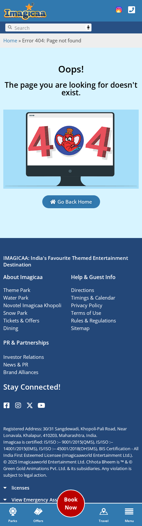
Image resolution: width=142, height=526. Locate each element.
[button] (71, 487)
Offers (38, 520)
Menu (129, 520)
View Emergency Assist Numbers (48, 500)
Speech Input (88, 27)
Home (10, 40)
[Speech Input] (51, 27)
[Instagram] (18, 405)
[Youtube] (41, 405)
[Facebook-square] (6, 405)
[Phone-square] (131, 10)
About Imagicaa (23, 277)
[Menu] (129, 511)
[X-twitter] (29, 405)
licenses (20, 488)
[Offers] (38, 511)
